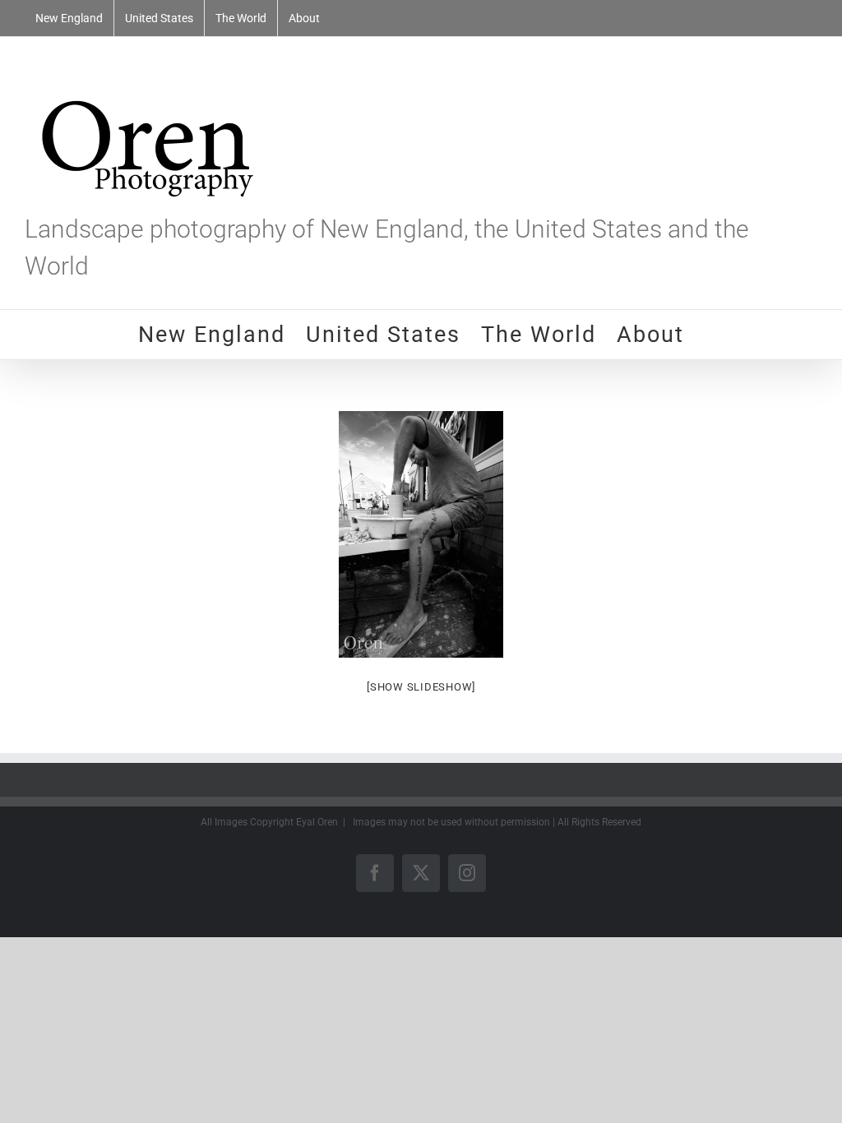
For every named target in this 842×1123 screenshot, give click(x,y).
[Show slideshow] (421, 687)
